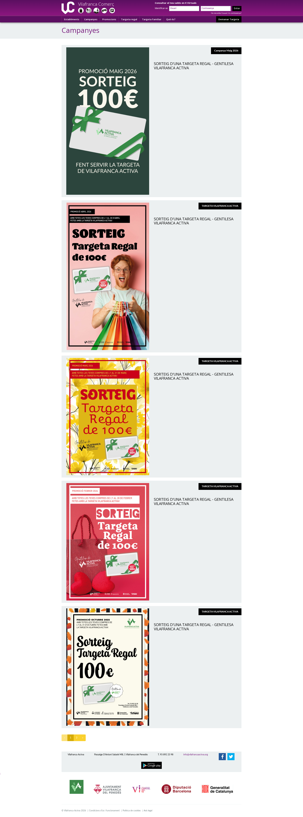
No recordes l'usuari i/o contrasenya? (226, 13)
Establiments (71, 19)
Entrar (237, 8)
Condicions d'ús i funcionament (104, 811)
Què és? (170, 19)
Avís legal (148, 811)
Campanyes (90, 19)
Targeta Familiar (151, 19)
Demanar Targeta (228, 19)
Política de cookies (132, 811)
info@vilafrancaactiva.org (195, 755)
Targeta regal (129, 19)
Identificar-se (161, 8)
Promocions (109, 19)
